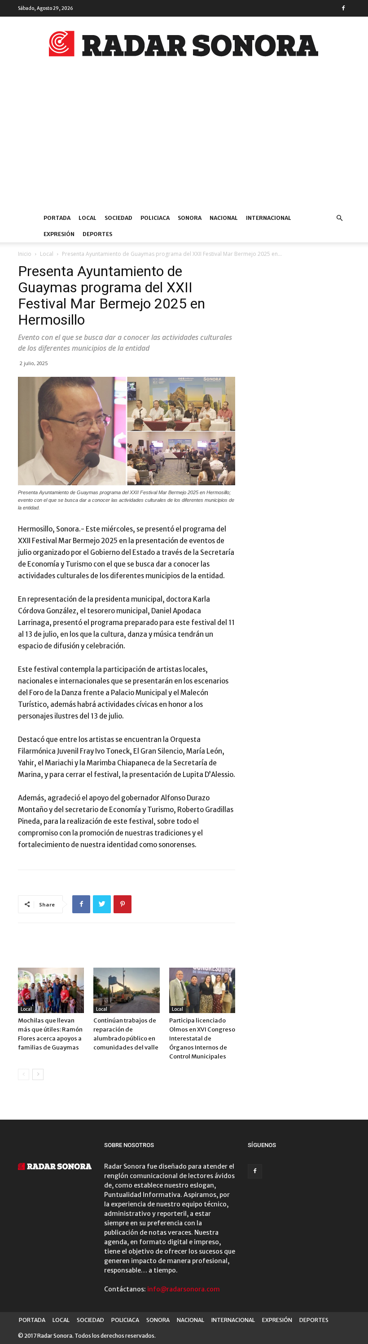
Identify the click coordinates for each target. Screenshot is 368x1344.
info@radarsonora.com (183, 1289)
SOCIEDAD (118, 217)
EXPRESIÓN (59, 234)
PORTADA (57, 217)
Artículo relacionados (59, 949)
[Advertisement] (184, 142)
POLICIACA (155, 217)
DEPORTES (97, 234)
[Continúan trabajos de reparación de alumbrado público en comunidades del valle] (126, 990)
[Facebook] (343, 8)
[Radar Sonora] (184, 46)
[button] (339, 218)
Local (46, 254)
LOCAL (87, 217)
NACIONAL (224, 217)
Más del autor (131, 949)
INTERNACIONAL (268, 217)
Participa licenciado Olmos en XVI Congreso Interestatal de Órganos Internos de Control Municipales (202, 1038)
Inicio (24, 254)
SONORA (190, 217)
